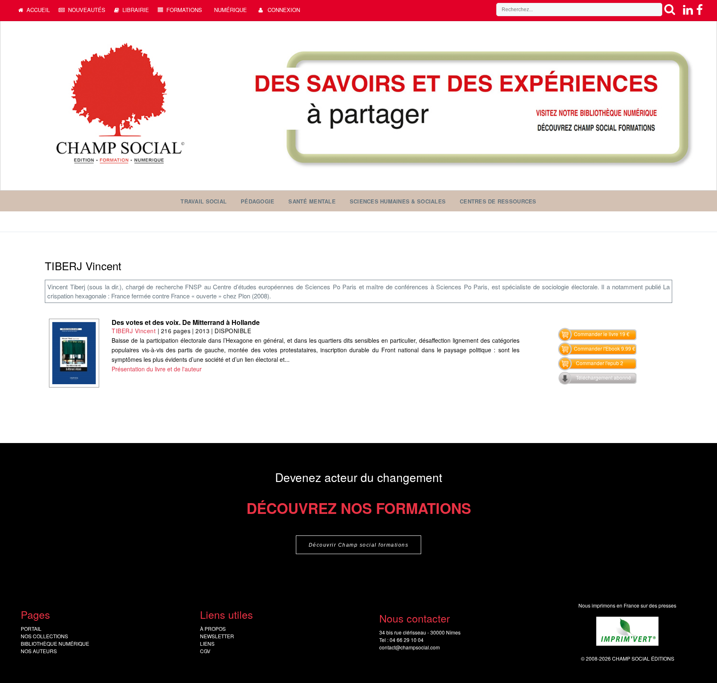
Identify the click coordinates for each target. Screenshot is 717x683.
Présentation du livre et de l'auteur (157, 369)
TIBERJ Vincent (134, 331)
